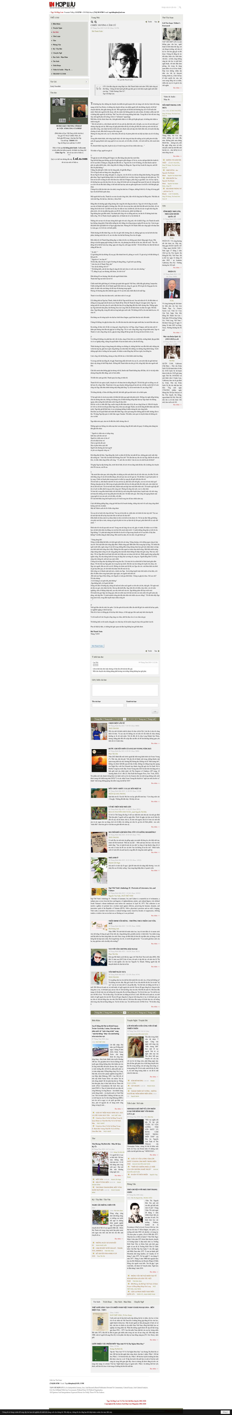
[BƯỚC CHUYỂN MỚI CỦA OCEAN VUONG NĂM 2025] (99, 760)
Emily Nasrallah (55, 86)
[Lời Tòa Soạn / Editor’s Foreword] (172, 34)
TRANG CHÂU (148, 1198)
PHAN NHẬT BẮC (101, 1245)
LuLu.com (82, 148)
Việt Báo (172, 361)
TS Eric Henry (127, 1315)
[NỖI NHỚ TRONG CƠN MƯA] (171, 126)
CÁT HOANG (135, 1086)
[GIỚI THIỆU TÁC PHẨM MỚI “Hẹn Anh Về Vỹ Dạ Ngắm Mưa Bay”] (100, 1353)
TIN (164, 206)
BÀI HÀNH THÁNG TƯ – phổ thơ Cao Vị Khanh (172, 191)
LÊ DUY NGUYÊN (175, 110)
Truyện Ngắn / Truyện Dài (137, 1020)
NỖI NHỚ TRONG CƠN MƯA (171, 106)
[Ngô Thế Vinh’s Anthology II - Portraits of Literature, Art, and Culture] (99, 892)
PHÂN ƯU (172, 272)
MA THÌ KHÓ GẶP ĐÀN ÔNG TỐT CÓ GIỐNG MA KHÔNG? (132, 832)
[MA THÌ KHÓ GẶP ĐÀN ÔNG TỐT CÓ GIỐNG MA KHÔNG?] (99, 842)
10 (124, 719)
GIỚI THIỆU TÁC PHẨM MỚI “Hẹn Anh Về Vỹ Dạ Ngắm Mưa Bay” (118, 1344)
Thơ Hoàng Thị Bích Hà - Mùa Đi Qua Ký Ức (106, 1145)
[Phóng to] (95, 21)
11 (128, 719)
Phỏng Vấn (131, 1184)
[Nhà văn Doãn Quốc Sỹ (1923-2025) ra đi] (172, 352)
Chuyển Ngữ (139, 1302)
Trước (150, 22)
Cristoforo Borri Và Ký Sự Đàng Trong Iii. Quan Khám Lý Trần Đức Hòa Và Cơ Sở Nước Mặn (107, 1120)
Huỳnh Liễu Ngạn (114, 863)
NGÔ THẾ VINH (127, 896)
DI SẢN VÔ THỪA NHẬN (139, 1174)
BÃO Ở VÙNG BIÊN (102, 1182)
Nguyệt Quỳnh (135, 1096)
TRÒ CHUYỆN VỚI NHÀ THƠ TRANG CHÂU (142, 1191)
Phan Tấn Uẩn (113, 754)
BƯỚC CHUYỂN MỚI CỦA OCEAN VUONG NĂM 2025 (130, 749)
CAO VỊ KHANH (173, 194)
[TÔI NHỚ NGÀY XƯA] (99, 978)
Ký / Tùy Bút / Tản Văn (101, 1200)
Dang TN (168, 186)
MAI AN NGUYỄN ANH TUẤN (120, 812)
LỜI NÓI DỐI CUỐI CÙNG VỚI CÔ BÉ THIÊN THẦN (142, 1027)
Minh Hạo (150, 1117)
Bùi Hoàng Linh (114, 929)
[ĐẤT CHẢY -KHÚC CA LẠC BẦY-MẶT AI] (99, 793)
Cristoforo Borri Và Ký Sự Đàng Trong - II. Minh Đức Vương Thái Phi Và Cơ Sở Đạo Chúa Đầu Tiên (106, 1128)
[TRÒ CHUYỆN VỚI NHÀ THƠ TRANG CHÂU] (136, 1211)
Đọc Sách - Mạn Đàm (123, 1302)
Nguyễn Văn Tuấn (114, 896)
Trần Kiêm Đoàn (118, 1210)
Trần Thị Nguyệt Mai (136, 1198)
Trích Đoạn (107, 1302)
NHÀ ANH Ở (113, 858)
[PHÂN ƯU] (172, 288)
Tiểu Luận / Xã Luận (135, 1103)
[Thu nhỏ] (92, 21)
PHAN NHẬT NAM (149, 1294)
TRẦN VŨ (140, 1294)
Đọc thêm (154, 743)
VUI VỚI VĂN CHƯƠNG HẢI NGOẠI (123, 949)
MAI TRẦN (137, 1289)
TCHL (172, 238)
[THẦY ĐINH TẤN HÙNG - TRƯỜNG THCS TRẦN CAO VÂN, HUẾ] (99, 925)
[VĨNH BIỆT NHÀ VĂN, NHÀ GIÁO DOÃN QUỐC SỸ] (172, 229)
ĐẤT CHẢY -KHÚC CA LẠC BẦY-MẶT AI (125, 789)
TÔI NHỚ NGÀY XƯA (117, 972)
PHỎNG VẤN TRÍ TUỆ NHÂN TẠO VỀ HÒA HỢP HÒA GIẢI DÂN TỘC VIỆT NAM (142, 1278)
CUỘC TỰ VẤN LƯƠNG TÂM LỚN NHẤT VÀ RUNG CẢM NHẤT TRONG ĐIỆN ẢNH (141, 1161)
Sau (156, 22)
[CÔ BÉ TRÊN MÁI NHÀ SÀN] (99, 813)
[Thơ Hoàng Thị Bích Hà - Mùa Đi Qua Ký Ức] (100, 1164)
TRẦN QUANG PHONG (117, 794)
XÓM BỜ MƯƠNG (137, 1081)
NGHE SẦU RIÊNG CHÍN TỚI (103, 1205)
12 (132, 719)
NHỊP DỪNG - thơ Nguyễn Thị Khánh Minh (170, 172)
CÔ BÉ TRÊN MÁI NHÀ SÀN (120, 807)
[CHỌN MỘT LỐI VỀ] (99, 731)
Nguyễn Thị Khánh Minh (174, 175)
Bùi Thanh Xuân (97, 31)
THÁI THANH (114, 728)
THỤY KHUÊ (100, 1123)
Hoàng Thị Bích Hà (119, 1152)
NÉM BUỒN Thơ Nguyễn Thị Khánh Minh (169, 180)
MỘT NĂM (99, 1179)
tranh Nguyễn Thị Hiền (139, 812)
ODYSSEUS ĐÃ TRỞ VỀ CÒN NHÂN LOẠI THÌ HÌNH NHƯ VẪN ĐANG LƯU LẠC (141, 1111)
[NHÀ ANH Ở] (99, 870)
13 (136, 719)
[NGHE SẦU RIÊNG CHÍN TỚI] (100, 1217)
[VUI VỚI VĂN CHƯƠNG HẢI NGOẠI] (99, 957)
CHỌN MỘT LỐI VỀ (117, 723)
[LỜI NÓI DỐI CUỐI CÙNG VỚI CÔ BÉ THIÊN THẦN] (136, 1047)
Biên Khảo (96, 1020)
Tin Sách (96, 1302)
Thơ (93, 1139)
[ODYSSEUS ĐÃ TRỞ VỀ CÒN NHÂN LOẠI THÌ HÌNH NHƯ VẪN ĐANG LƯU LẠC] (136, 1131)
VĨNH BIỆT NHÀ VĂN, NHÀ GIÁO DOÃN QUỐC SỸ (172, 214)
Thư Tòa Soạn (167, 18)
